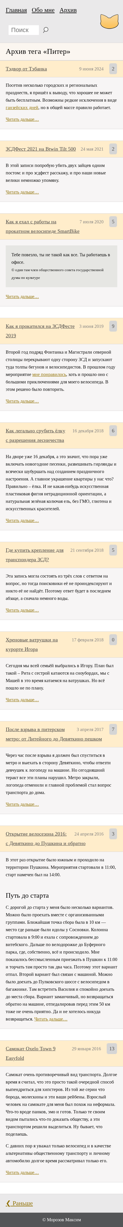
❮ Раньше (19, 1203)
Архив (68, 9)
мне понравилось (49, 374)
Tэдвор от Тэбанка (26, 69)
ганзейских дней (22, 107)
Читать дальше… (22, 119)
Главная (16, 9)
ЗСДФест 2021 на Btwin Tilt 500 (41, 149)
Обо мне (43, 9)
